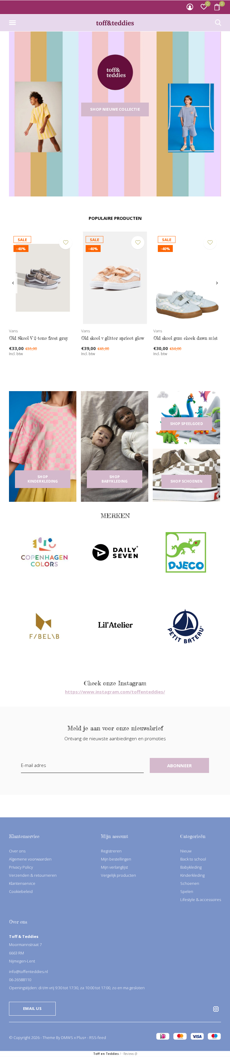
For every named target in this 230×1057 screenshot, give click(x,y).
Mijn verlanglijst (114, 867)
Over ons (17, 851)
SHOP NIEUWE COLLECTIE (115, 109)
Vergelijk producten (118, 875)
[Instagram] (216, 1009)
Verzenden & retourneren (33, 875)
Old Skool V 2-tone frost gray (38, 338)
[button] (13, 22)
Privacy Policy (21, 867)
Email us (32, 1008)
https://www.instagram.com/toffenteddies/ (115, 692)
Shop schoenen (186, 481)
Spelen (186, 891)
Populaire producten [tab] (115, 218)
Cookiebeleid (21, 891)
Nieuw (185, 851)
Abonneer (179, 765)
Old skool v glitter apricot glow (112, 338)
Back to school (193, 859)
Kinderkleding (192, 875)
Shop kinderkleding (43, 479)
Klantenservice (22, 883)
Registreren (111, 851)
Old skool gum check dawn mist (185, 338)
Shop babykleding (115, 479)
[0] (217, 7)
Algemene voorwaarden (30, 859)
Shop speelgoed (186, 423)
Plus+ (81, 1037)
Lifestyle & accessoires (200, 899)
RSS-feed (97, 1037)
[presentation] (13, 283)
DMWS (67, 1037)
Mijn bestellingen (116, 859)
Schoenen (189, 883)
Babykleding (191, 867)
